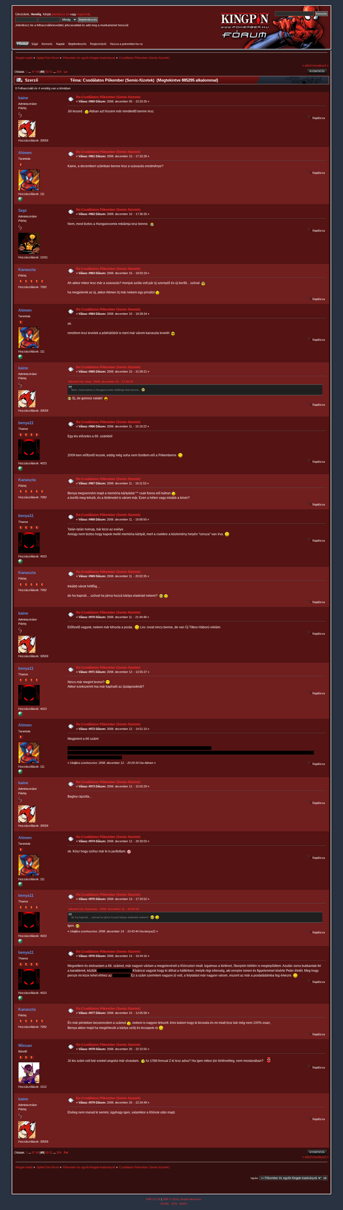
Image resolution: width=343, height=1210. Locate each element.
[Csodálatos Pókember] (20, 200)
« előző (307, 65)
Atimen (25, 152)
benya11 (25, 422)
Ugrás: (255, 1178)
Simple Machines (190, 1199)
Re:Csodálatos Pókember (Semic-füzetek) (108, 97)
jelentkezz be (60, 14)
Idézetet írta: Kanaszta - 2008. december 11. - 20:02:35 (103, 909)
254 (59, 71)
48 (37, 71)
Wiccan (25, 1045)
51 (51, 71)
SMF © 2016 (170, 1199)
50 (47, 71)
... (30, 71)
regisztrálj (83, 14)
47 (33, 71)
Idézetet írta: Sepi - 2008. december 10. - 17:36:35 (100, 381)
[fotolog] (20, 469)
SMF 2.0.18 (153, 1199)
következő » (320, 65)
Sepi (22, 210)
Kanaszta (27, 269)
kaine (23, 97)
